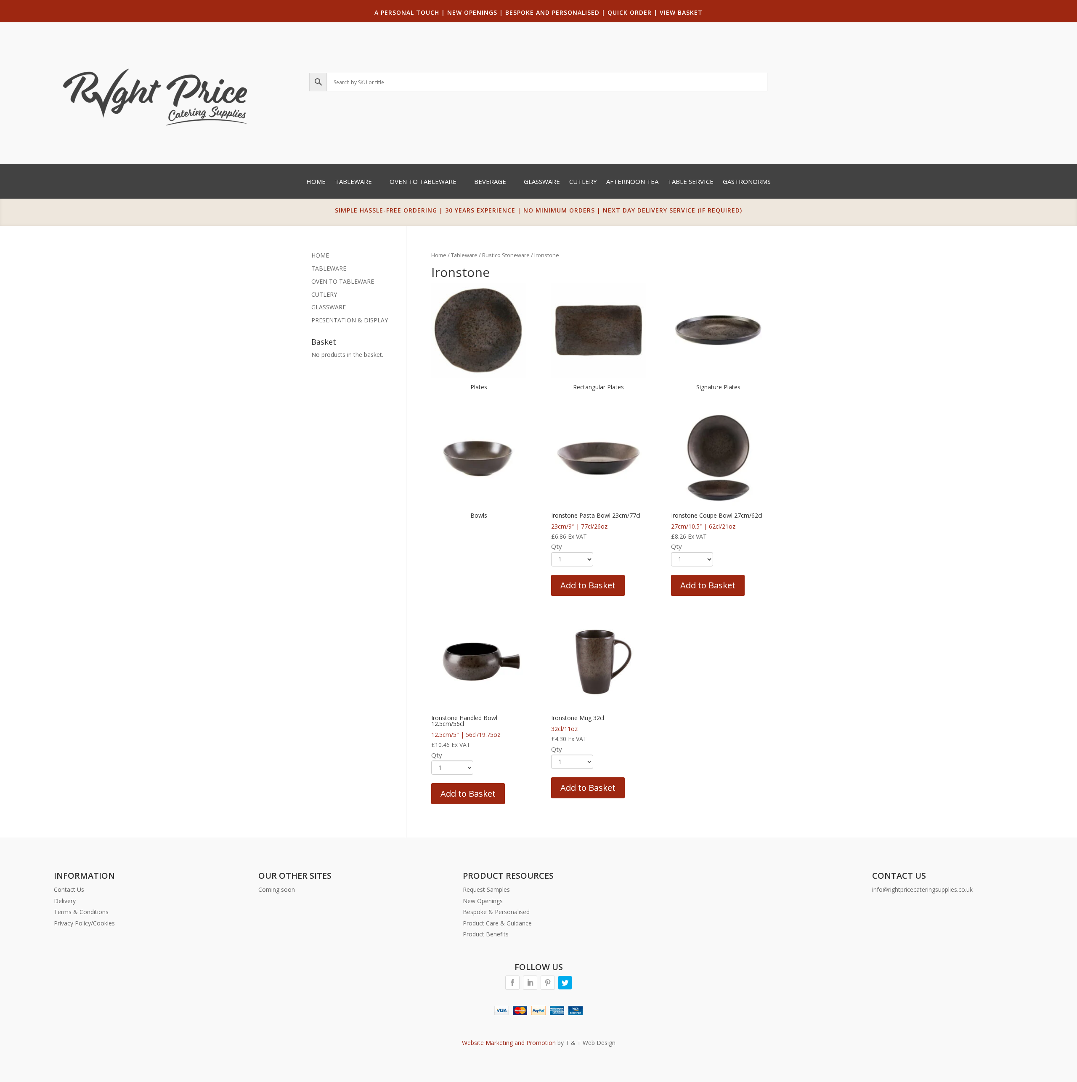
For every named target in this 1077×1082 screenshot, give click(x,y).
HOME (320, 255)
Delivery (65, 901)
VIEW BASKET (681, 12)
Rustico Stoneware (506, 255)
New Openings (483, 901)
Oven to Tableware (423, 182)
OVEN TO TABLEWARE (342, 281)
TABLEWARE (328, 268)
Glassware (542, 182)
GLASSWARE (328, 307)
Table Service (691, 182)
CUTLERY (324, 294)
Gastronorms (747, 182)
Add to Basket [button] (587, 585)
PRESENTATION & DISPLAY (349, 320)
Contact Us (69, 889)
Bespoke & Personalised (496, 912)
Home (316, 182)
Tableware (353, 182)
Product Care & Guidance (497, 923)
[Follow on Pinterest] (548, 983)
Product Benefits (486, 934)
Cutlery (583, 182)
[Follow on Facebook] (512, 983)
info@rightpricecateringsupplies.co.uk (922, 889)
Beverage (490, 182)
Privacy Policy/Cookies (84, 923)
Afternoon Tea (632, 182)
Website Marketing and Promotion (509, 1043)
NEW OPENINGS (472, 12)
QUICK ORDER (629, 12)
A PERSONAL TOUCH (406, 12)
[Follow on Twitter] (565, 982)
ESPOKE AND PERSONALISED (554, 12)
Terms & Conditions (81, 912)
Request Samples (486, 889)
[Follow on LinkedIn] (530, 983)
